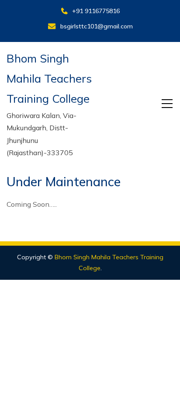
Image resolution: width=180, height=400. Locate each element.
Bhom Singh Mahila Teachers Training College (49, 78)
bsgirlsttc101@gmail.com (96, 26)
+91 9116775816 (96, 11)
